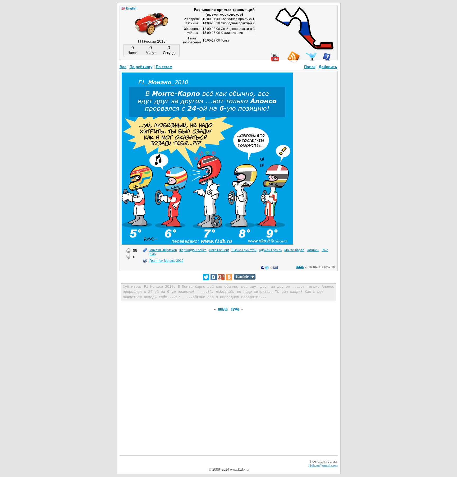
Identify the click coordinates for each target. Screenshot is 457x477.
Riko (325, 250)
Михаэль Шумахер (163, 250)
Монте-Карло (294, 250)
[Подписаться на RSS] (293, 57)
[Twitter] (206, 277)
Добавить (328, 67)
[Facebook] (327, 57)
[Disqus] (229, 387)
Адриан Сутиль (270, 250)
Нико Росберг (219, 250)
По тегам (164, 67)
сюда (223, 309)
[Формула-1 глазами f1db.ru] (151, 19)
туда (235, 309)
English (131, 8)
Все (123, 67)
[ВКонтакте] (214, 277)
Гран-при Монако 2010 (166, 261)
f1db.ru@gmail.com (323, 465)
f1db (152, 254)
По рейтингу (141, 67)
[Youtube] (275, 57)
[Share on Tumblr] (244, 277)
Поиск (310, 67)
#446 (300, 267)
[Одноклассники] (229, 277)
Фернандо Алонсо (193, 250)
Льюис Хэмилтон (244, 250)
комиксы (313, 250)
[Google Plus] (221, 277)
